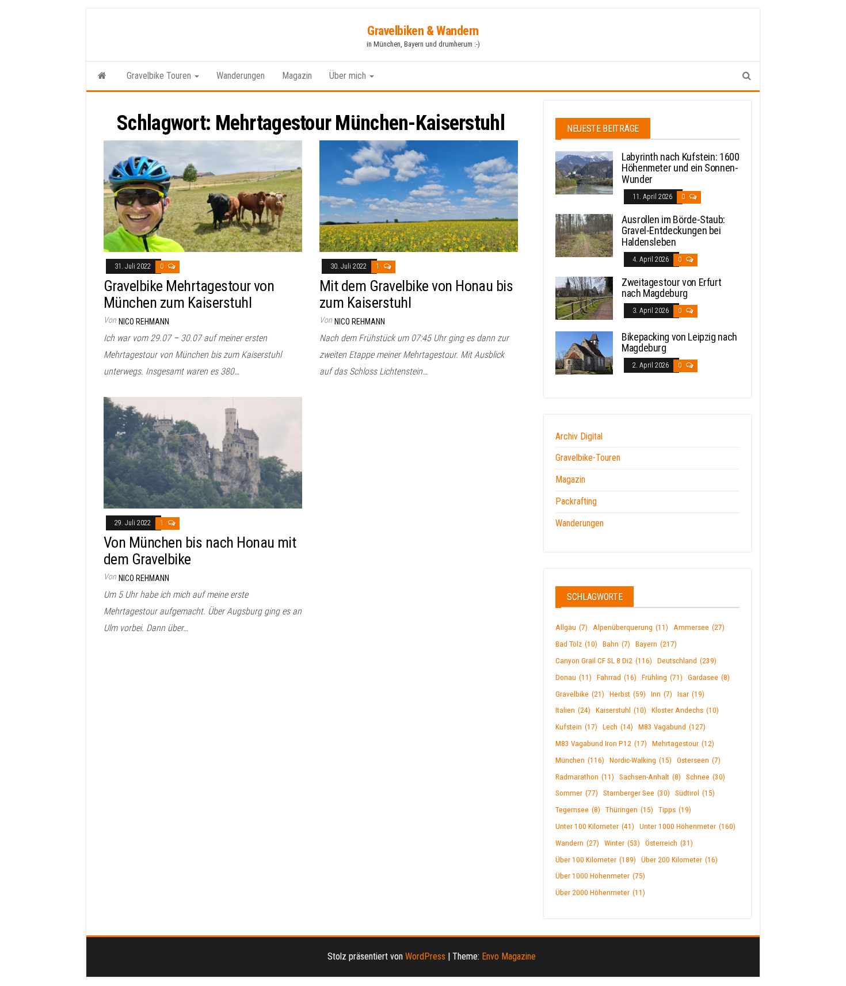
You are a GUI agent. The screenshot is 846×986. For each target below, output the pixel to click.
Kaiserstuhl (621, 710)
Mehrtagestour (683, 743)
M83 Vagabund (672, 727)
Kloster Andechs (685, 710)
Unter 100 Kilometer (594, 826)
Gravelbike (579, 694)
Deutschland (687, 660)
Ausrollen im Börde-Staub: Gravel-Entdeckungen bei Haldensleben (673, 231)
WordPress (425, 956)
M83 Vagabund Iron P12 (601, 743)
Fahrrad (617, 677)
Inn (661, 694)
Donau (573, 677)
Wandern (577, 843)
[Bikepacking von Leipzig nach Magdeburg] (584, 351)
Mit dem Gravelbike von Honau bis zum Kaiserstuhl (416, 294)
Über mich (348, 75)
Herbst (627, 694)
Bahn (616, 644)
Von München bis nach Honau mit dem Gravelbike (200, 551)
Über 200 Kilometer (679, 859)
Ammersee (699, 627)
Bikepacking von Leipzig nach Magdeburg (679, 342)
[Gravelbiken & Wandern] (102, 76)
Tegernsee (577, 809)
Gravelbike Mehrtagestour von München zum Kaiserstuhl (189, 294)
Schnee (705, 777)
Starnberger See (636, 793)
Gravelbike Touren (160, 75)
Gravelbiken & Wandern (423, 31)
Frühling (662, 677)
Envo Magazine (509, 956)
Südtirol (695, 793)
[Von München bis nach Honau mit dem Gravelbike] (203, 452)
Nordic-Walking (640, 760)
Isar (690, 694)
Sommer (576, 793)
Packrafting (576, 501)
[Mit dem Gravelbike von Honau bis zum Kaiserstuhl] (418, 195)
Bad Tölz (576, 644)
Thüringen (629, 809)
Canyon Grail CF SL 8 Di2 (603, 660)
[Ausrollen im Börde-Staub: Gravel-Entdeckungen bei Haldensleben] (584, 234)
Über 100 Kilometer (595, 859)
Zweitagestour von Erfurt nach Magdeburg (671, 288)
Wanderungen (240, 75)
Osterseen (699, 760)
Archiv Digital (579, 436)
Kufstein (576, 727)
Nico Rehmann (144, 321)
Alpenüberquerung (630, 627)
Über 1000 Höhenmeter (600, 876)
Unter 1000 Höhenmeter (687, 826)
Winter (622, 843)
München (579, 760)
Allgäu (571, 627)
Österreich (669, 843)
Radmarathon (584, 777)
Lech (618, 727)
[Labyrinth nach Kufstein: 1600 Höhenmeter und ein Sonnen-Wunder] (584, 171)
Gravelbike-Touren (587, 457)
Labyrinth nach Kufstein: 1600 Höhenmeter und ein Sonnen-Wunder (681, 168)
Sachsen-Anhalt (650, 777)
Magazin (297, 75)
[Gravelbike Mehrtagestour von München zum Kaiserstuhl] (203, 195)
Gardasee (709, 677)
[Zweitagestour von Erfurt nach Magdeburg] (584, 297)
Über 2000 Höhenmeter (600, 892)
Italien (572, 710)
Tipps (674, 809)
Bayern (656, 644)
